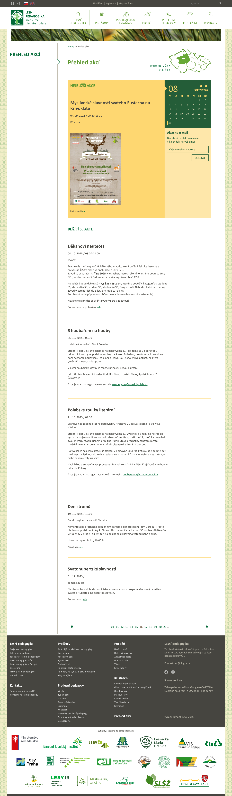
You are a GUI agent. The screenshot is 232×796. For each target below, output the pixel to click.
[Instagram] (18, 3)
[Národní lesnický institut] (62, 743)
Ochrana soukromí (175, 691)
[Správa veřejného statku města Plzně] (186, 762)
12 (181, 109)
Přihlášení (98, 3)
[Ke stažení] (190, 18)
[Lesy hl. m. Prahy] (27, 762)
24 (169, 118)
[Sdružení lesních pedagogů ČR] (124, 743)
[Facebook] (12, 3)
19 (181, 113)
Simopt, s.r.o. (180, 716)
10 (169, 109)
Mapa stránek (126, 3)
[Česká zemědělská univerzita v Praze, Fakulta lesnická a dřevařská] (114, 762)
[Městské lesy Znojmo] (92, 781)
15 (199, 109)
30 (205, 118)
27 (187, 118)
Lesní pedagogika (21, 644)
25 (175, 118)
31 (169, 123)
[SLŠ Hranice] (154, 743)
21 (193, 113)
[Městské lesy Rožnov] (144, 762)
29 (199, 118)
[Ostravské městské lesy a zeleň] (60, 781)
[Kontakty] (210, 18)
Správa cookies (173, 680)
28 (193, 118)
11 (175, 109)
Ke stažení (121, 678)
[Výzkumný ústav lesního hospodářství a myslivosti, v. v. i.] (163, 762)
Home (71, 46)
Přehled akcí (25, 54)
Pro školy (64, 644)
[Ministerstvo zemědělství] (25, 743)
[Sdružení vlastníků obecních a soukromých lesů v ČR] (49, 762)
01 (112, 626)
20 (187, 113)
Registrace (110, 3)
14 (193, 109)
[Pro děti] (147, 18)
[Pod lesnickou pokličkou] (125, 18)
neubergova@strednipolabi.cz (129, 384)
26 (181, 118)
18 (175, 113)
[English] (32, 3)
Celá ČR (164, 70)
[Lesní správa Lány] (194, 781)
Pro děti (119, 644)
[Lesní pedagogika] (78, 18)
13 (187, 109)
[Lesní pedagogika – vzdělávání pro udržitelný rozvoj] (102, 18)
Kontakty (16, 685)
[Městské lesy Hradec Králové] (34, 781)
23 (205, 113)
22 (199, 113)
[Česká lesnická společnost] (213, 743)
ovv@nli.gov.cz (182, 663)
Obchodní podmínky (201, 691)
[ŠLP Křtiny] (75, 762)
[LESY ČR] (98, 743)
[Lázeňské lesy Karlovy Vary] (125, 781)
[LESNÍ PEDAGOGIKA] (28, 17)
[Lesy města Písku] (209, 762)
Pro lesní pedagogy (71, 685)
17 (169, 113)
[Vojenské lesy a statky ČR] (189, 743)
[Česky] (25, 3)
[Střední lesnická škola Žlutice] (157, 781)
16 (205, 109)
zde (83, 211)
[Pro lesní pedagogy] (168, 18)
